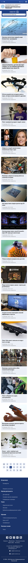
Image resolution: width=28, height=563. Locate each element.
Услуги (2, 502)
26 (14, 467)
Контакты (17, 542)
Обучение (5, 507)
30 (7, 470)
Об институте (4, 480)
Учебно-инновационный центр (10, 518)
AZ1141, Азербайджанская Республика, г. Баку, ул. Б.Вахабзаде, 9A (15, 547)
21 (20, 464)
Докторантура (6, 494)
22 (24, 464)
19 (14, 464)
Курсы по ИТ (6, 520)
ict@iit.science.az (15, 551)
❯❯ (21, 470)
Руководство (6, 483)
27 (17, 467)
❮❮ (4, 464)
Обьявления (12, 541)
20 (17, 464)
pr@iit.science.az (15, 554)
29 (24, 467)
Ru (4, 1)
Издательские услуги (8, 505)
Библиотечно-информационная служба (12, 510)
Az (1, 1)
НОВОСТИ (12, 12)
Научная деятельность (7, 491)
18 (10, 464)
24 (7, 467)
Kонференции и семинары (9, 499)
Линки (4, 529)
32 (14, 470)
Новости (5, 541)
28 (20, 467)
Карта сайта (11, 542)
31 (10, 470)
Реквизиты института (8, 488)
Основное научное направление (10, 497)
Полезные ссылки (5, 526)
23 (4, 467)
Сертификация (6, 522)
